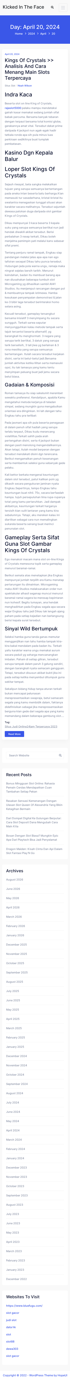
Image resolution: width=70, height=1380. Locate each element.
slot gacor (12, 1312)
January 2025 (15, 1046)
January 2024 (15, 1158)
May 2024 (12, 1121)
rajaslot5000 (13, 108)
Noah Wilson (25, 85)
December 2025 (16, 944)
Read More (14, 734)
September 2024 (17, 1084)
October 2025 (15, 963)
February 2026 (15, 926)
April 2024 (13, 1130)
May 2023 (12, 1232)
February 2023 (15, 1260)
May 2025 (12, 1009)
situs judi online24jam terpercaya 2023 (31, 726)
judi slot (11, 1320)
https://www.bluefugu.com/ (24, 1305)
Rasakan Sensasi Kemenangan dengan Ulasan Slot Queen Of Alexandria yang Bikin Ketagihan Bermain (34, 805)
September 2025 (17, 972)
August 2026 (14, 879)
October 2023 (15, 1186)
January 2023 (15, 1269)
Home (19, 33)
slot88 (10, 1341)
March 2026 (14, 916)
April (43, 33)
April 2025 (13, 1019)
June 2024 (13, 1111)
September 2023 (17, 1195)
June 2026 (13, 888)
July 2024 (12, 1102)
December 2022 (16, 1279)
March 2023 (14, 1251)
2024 (31, 33)
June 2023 (13, 1223)
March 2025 (14, 1028)
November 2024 (16, 1065)
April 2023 (13, 1242)
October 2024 (15, 1074)
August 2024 (14, 1093)
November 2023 (16, 1176)
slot (8, 1334)
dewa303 (12, 1348)
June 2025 (13, 1000)
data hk (11, 1327)
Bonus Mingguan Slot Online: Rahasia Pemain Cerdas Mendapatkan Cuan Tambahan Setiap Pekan (30, 787)
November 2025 (16, 954)
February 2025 (15, 1037)
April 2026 (13, 907)
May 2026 (12, 898)
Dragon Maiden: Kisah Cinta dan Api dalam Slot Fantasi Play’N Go (34, 851)
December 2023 (16, 1167)
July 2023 (12, 1214)
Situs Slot (10, 85)
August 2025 (14, 981)
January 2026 (15, 935)
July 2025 (12, 991)
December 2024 (16, 1056)
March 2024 (14, 1139)
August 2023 (14, 1204)
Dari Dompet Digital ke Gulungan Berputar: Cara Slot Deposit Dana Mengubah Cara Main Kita (34, 822)
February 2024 (15, 1149)
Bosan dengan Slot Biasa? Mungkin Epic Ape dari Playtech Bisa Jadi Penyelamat (32, 837)
